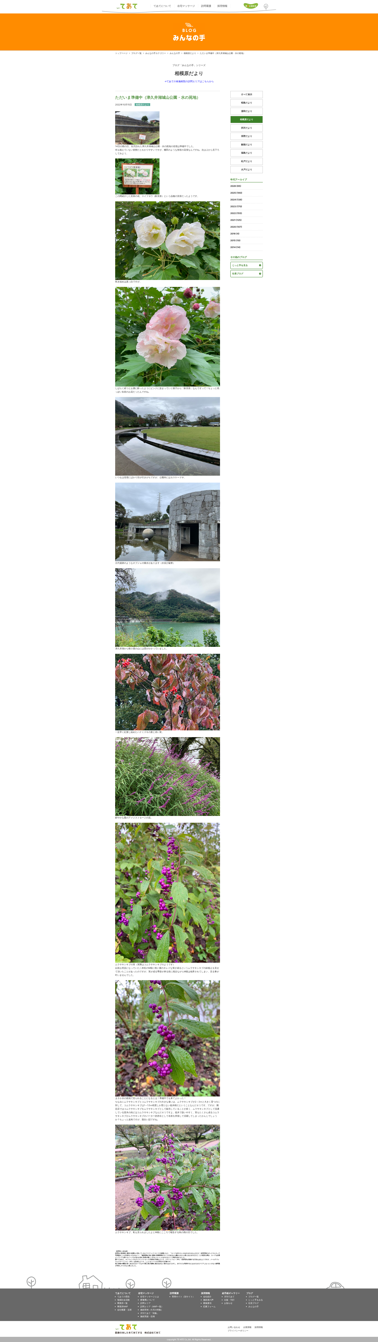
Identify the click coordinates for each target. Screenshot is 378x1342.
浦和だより (246, 111)
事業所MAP (122, 1306)
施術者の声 (208, 1300)
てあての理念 (123, 1296)
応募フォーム (209, 1306)
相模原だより (190, 53)
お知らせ (228, 1303)
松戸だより (246, 161)
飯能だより (246, 144)
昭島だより (246, 102)
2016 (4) (234, 233)
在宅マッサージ (186, 5)
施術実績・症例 (147, 1316)
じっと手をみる (255, 1300)
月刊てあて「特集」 (149, 1313)
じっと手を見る (240, 265)
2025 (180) (236, 192)
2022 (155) (236, 213)
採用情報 (222, 5)
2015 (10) (235, 240)
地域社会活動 (123, 1300)
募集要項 (207, 1303)
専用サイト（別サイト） (183, 1296)
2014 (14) (235, 247)
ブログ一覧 (136, 53)
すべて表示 (246, 94)
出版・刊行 (229, 1300)
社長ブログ (237, 273)
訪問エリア (145, 1303)
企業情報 (247, 1327)
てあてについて (162, 5)
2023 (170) (236, 206)
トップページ (121, 53)
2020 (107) (236, 226)
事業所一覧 (122, 1303)
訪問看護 (206, 5)
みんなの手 (175, 53)
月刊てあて (229, 1296)
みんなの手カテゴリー (155, 53)
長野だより (246, 136)
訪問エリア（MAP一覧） (151, 1306)
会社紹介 (207, 1296)
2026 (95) (235, 186)
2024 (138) (236, 199)
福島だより (246, 152)
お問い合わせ (234, 1327)
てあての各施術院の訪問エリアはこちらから (190, 81)
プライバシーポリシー (238, 1330)
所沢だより (246, 127)
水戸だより (246, 169)
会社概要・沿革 (124, 1309)
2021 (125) (236, 220)
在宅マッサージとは (149, 1296)
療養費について (147, 1300)
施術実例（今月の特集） (151, 1309)
